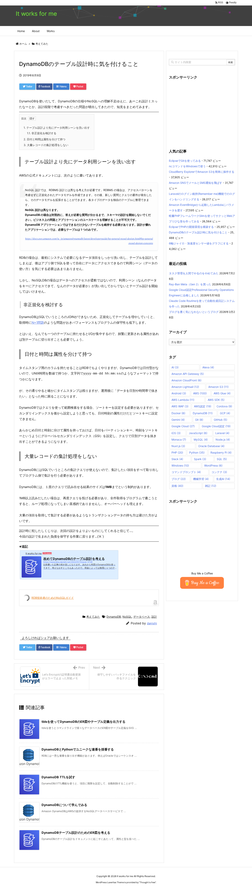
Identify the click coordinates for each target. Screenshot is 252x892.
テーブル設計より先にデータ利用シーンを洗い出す (57, 127)
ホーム (23, 43)
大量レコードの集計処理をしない (46, 145)
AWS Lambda (182, 399)
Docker (178, 413)
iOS (176, 433)
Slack (177, 459)
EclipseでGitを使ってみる (185, 160)
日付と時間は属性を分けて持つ (44, 139)
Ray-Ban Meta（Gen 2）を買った (190, 284)
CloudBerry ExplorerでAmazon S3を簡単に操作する (201, 171)
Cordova (224, 406)
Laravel (222, 433)
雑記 (210, 485)
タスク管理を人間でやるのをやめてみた (194, 273)
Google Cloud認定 (216, 426)
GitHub (220, 419)
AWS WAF (179, 406)
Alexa (208, 367)
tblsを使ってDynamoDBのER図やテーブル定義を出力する (83, 722)
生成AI (223, 479)
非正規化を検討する (41, 133)
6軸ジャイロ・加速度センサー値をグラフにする (199, 243)
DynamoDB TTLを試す (58, 777)
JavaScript (198, 433)
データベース (141, 616)
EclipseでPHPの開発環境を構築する (191, 226)
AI (175, 367)
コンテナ (219, 472)
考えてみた (41, 43)
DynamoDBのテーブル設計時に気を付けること (198, 232)
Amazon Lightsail (185, 386)
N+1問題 (38, 322)
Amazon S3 (218, 386)
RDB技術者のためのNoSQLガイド (53, 597)
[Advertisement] (202, 111)
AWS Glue (222, 393)
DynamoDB (114, 616)
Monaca (178, 439)
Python (197, 452)
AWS (200, 393)
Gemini (178, 419)
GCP (225, 413)
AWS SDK (216, 399)
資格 (177, 485)
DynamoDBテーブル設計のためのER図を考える (76, 833)
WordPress (213, 465)
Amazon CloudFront (186, 380)
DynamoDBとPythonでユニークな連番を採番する (78, 749)
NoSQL (127, 616)
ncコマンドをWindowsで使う (187, 166)
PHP (177, 452)
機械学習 (201, 479)
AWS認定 (202, 406)
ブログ (178, 479)
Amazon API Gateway (187, 373)
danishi (152, 623)
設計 (154, 616)
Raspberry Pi (221, 452)
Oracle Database (211, 446)
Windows (180, 465)
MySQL (201, 439)
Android (178, 393)
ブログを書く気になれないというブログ (194, 311)
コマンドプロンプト (186, 472)
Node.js (223, 439)
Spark (200, 459)
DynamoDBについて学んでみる (64, 805)
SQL (222, 459)
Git (199, 419)
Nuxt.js (178, 446)
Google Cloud (183, 426)
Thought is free (147, 882)
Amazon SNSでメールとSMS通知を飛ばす (195, 182)
